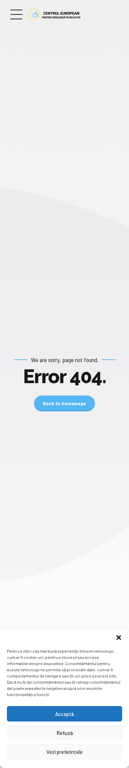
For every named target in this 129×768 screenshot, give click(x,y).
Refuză (64, 733)
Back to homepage (64, 403)
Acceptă (64, 714)
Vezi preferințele (64, 752)
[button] (118, 637)
